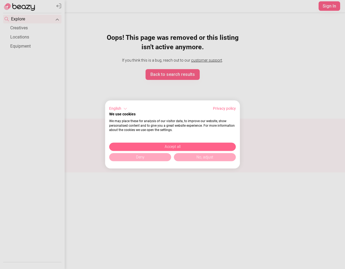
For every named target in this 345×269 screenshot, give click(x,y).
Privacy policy (224, 108)
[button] (118, 108)
